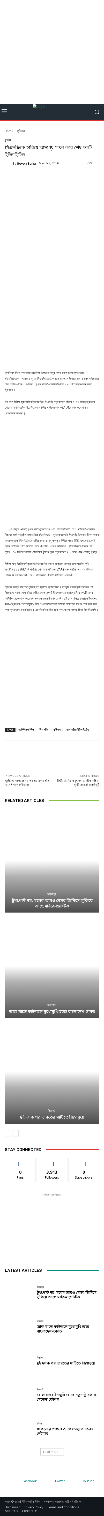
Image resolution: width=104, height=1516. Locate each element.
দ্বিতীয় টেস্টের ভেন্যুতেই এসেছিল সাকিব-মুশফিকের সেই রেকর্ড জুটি (78, 782)
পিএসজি (43, 729)
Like (20, 1161)
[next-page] (16, 1133)
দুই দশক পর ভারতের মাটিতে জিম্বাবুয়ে (52, 1117)
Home (9, 131)
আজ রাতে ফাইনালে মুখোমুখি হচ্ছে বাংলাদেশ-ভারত (52, 1012)
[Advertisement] (52, 52)
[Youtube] (74, 1481)
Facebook (30, 1481)
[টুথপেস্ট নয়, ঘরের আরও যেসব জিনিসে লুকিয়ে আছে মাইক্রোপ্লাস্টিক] (52, 861)
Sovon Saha (26, 163)
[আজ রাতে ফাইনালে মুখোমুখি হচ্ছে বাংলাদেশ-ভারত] (52, 966)
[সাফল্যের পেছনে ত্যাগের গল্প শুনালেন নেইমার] (19, 1429)
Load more (50, 1452)
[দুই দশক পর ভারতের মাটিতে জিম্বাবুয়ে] (52, 1072)
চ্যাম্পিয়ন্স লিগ (26, 729)
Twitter (59, 1481)
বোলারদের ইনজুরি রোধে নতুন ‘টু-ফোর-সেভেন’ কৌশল (67, 1397)
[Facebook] (14, 1481)
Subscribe (84, 1161)
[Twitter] (46, 1481)
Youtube (88, 1481)
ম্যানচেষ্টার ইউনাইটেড (77, 729)
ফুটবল (21, 131)
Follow (52, 1161)
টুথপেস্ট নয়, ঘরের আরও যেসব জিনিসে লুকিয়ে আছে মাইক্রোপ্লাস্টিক (52, 903)
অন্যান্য (51, 894)
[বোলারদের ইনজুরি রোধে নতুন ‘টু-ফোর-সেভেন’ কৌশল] (19, 1395)
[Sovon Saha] (9, 163)
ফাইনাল (51, 1005)
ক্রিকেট (51, 1110)
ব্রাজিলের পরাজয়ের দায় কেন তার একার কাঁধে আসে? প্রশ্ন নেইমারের (27, 782)
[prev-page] (8, 1133)
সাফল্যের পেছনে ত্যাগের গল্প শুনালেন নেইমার (65, 1431)
